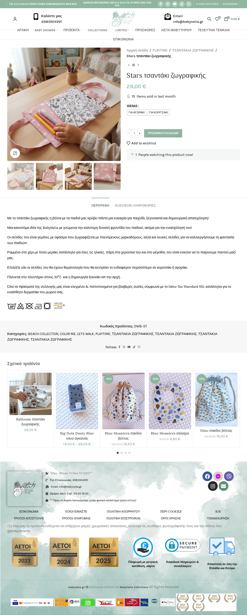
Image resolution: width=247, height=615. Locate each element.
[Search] (209, 19)
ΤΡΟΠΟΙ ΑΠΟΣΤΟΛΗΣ (29, 518)
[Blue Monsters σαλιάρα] (170, 401)
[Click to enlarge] (15, 153)
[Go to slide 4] (129, 453)
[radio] (136, 112)
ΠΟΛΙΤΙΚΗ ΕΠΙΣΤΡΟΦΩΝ (123, 518)
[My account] (15, 19)
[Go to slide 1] (118, 453)
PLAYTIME (160, 50)
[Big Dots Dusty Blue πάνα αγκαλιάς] (77, 401)
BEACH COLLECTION (43, 334)
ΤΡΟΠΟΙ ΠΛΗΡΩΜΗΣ (76, 518)
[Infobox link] (47, 19)
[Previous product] (129, 65)
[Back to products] (133, 65)
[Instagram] (213, 486)
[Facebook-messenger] (218, 476)
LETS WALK (85, 334)
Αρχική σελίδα (137, 50)
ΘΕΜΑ (132, 106)
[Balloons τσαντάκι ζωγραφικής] (30, 394)
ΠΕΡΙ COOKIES (170, 511)
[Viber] (229, 476)
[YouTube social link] (175, 4)
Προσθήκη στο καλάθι (163, 133)
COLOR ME (68, 334)
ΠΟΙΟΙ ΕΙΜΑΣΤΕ (76, 511)
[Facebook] (207, 476)
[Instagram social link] (168, 4)
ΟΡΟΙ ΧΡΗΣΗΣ (171, 518)
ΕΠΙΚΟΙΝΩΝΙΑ (28, 511)
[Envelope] (223, 486)
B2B (218, 511)
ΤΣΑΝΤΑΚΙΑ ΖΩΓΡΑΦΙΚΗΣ (193, 50)
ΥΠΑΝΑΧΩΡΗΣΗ (218, 518)
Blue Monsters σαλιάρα (170, 433)
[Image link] (25, 552)
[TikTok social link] (182, 4)
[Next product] (138, 65)
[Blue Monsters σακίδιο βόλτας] (123, 401)
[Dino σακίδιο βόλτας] (216, 400)
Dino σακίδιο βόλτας (216, 430)
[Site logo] (123, 18)
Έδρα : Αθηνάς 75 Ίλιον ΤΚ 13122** (71, 473)
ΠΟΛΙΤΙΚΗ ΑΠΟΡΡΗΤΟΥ (123, 511)
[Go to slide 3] (126, 453)
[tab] (100, 204)
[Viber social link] (189, 4)
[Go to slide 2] (122, 453)
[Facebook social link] (161, 4)
